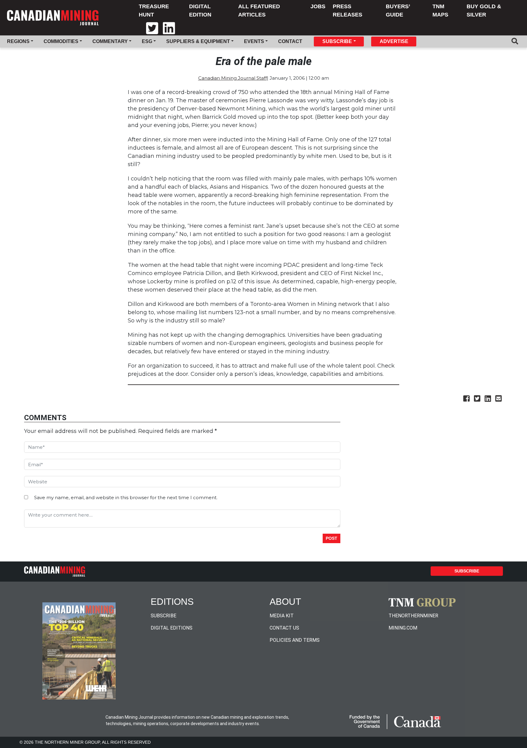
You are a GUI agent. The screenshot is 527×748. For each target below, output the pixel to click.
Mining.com (403, 628)
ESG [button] (147, 41)
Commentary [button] (110, 41)
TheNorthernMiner (413, 616)
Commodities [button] (61, 41)
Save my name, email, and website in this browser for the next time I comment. (125, 497)
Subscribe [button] (337, 41)
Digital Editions (171, 628)
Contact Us (284, 628)
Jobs (317, 6)
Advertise (394, 41)
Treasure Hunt (154, 10)
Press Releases (347, 10)
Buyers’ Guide (398, 10)
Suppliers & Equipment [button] (198, 41)
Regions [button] (18, 41)
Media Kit (282, 616)
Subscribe (466, 570)
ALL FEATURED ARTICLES (259, 10)
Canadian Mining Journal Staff (232, 78)
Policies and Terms (295, 640)
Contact (290, 41)
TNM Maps (440, 10)
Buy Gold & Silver (484, 10)
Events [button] (254, 41)
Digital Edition (200, 10)
